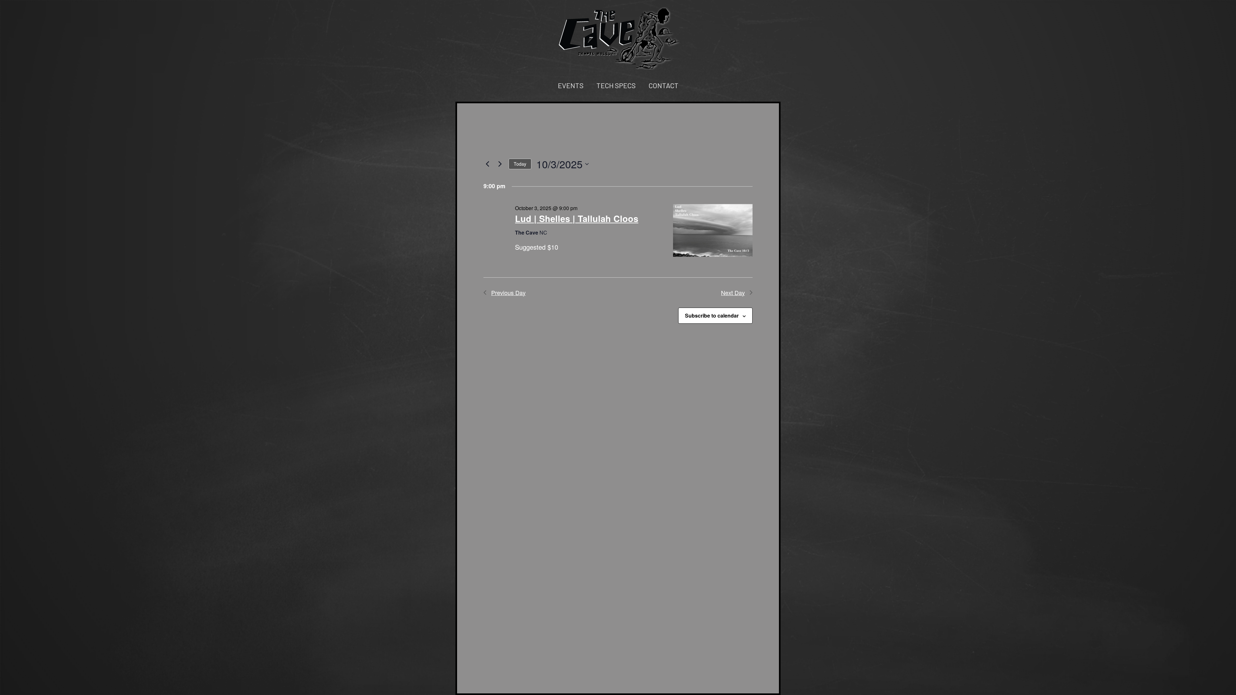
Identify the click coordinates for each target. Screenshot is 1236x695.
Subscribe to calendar (712, 315)
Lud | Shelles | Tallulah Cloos (576, 218)
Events (571, 85)
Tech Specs (616, 85)
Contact (664, 85)
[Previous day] (487, 164)
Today (520, 164)
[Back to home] (618, 38)
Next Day (733, 292)
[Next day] (500, 164)
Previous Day (508, 292)
